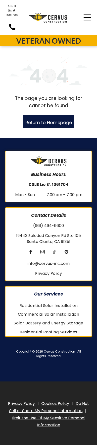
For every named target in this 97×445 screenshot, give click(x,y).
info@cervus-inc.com (49, 263)
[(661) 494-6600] (12, 30)
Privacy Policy (48, 273)
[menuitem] (48, 305)
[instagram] (42, 253)
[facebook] (30, 253)
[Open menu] (87, 17)
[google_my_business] (66, 253)
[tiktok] (54, 253)
